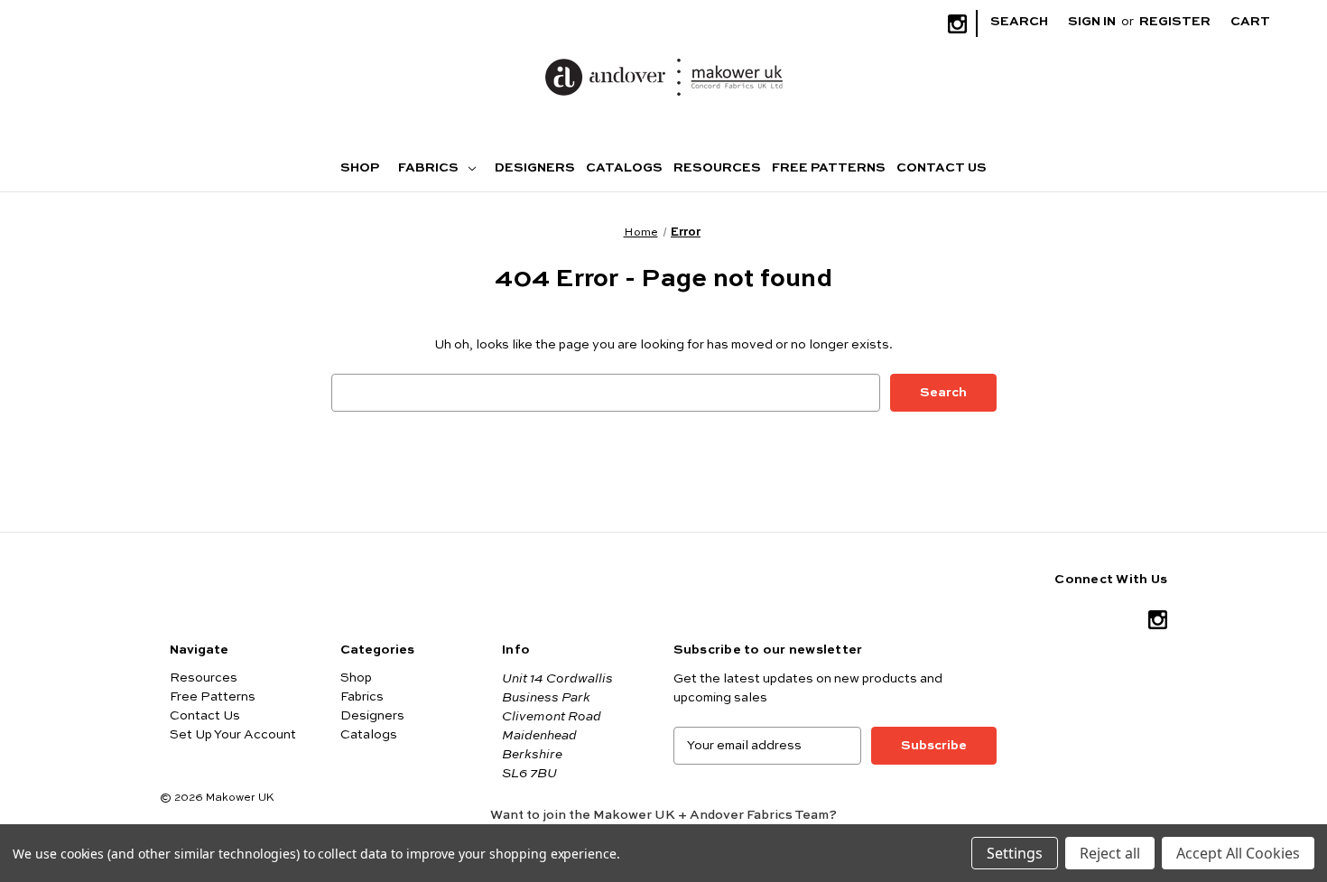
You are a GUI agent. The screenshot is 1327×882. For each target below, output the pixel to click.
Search (1019, 21)
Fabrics (429, 168)
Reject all (1110, 853)
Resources (717, 168)
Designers (535, 168)
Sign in (1092, 21)
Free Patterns (829, 168)
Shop (359, 168)
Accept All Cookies (1238, 853)
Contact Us (941, 168)
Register (1175, 21)
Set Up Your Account (233, 735)
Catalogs (624, 168)
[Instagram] (957, 23)
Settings (1015, 853)
